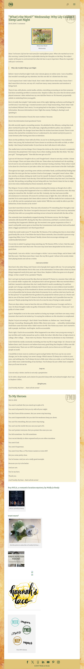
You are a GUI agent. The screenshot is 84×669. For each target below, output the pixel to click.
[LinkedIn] (43, 662)
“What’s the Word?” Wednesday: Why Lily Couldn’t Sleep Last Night (41, 18)
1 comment (21, 24)
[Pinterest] (53, 662)
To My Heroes (17, 396)
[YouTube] (48, 662)
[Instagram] (58, 662)
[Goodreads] (38, 662)
